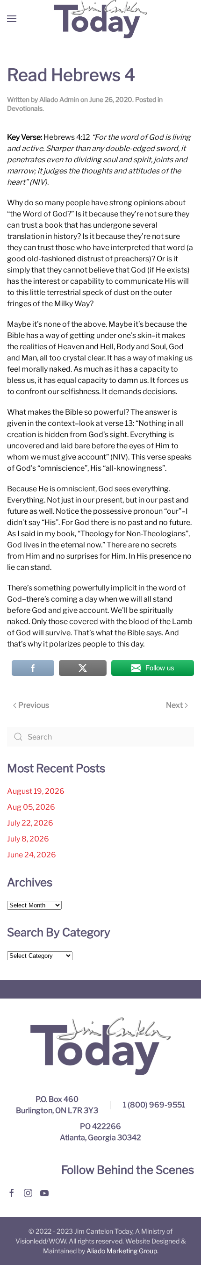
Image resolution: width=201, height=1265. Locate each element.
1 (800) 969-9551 (154, 1104)
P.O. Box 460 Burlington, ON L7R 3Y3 (57, 1105)
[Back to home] (100, 18)
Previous (33, 705)
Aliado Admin (59, 99)
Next (174, 705)
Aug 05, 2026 (31, 807)
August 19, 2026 (36, 791)
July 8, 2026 (28, 838)
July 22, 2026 (30, 823)
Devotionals (25, 108)
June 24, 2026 (31, 854)
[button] (11, 18)
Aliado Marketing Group (121, 1251)
